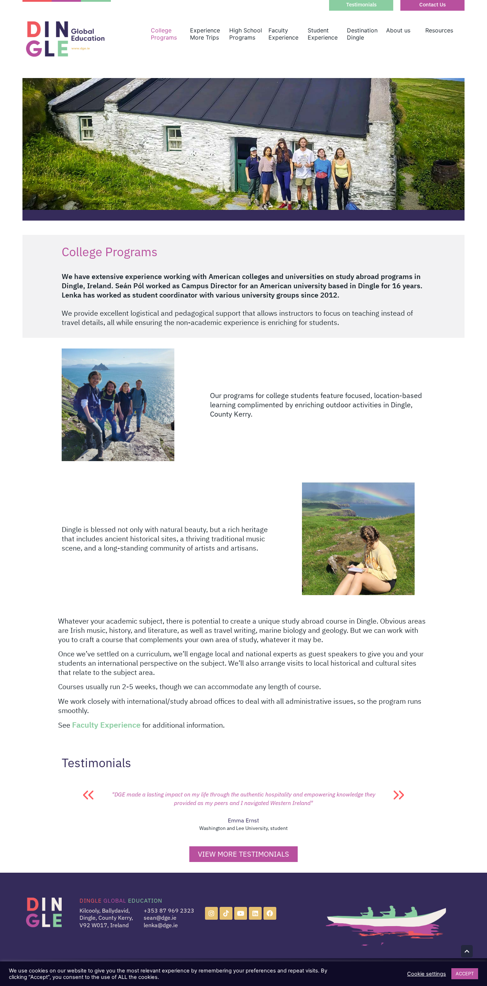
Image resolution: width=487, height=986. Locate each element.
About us (398, 30)
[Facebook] (269, 913)
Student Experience (323, 34)
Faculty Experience (283, 34)
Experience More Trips (205, 34)
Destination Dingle (362, 34)
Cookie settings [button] (426, 974)
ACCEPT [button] (465, 973)
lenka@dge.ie (161, 925)
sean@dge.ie (160, 917)
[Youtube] (240, 913)
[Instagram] (211, 913)
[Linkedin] (255, 913)
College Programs (164, 34)
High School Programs (245, 34)
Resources (439, 30)
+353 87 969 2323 (169, 910)
